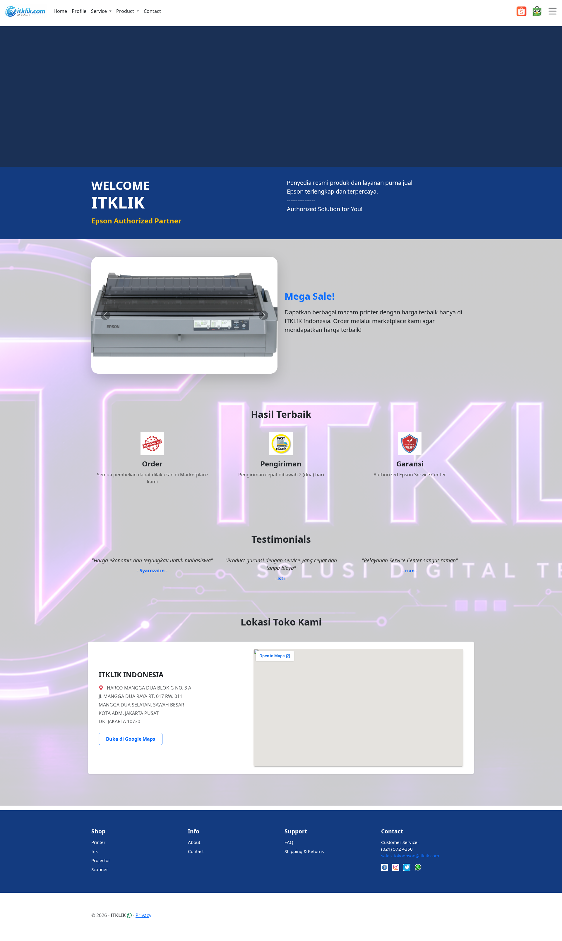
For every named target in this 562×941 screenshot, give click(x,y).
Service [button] (99, 11)
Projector (100, 860)
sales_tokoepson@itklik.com (410, 856)
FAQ (289, 842)
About (194, 842)
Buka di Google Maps (130, 739)
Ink (94, 851)
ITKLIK (119, 915)
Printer (98, 842)
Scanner (99, 869)
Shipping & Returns (304, 851)
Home (60, 11)
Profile (79, 11)
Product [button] (125, 11)
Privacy (143, 915)
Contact (152, 11)
